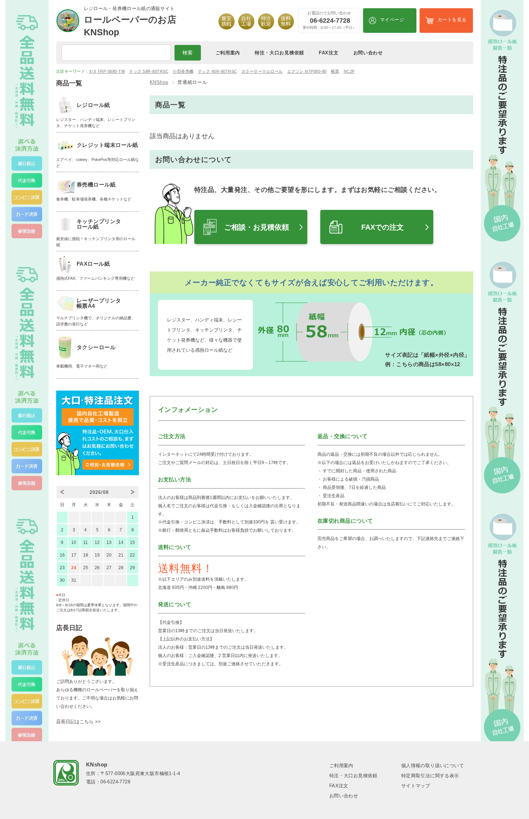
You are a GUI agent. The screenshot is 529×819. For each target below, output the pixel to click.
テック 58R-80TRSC (148, 71)
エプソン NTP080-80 (307, 71)
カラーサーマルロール (262, 71)
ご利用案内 (228, 52)
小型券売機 (183, 71)
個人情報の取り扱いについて (432, 765)
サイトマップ (415, 785)
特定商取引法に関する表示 (430, 775)
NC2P (349, 71)
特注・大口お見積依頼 (279, 52)
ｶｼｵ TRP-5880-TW (107, 71)
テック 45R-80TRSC (217, 71)
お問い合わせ (368, 52)
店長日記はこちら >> (78, 721)
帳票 (335, 71)
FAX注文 (329, 52)
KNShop (159, 82)
